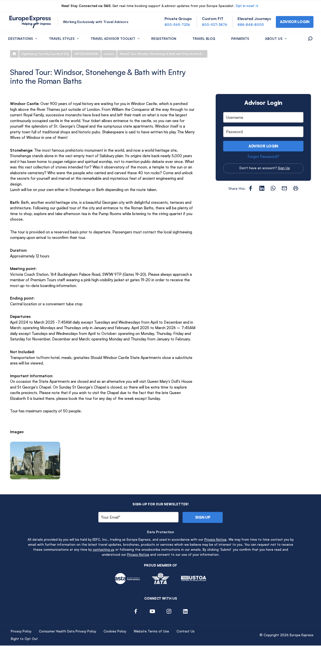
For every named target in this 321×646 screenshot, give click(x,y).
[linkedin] (185, 611)
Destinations (20, 39)
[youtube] (152, 611)
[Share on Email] (284, 188)
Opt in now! (244, 6)
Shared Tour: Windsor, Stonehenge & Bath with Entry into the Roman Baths (163, 54)
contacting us (103, 549)
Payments (240, 39)
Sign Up (284, 168)
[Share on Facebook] (250, 188)
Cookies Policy (115, 631)
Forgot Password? (263, 156)
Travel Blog (203, 39)
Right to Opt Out (24, 639)
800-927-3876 (214, 25)
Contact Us (186, 631)
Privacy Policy (21, 631)
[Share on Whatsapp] (273, 188)
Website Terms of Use (151, 631)
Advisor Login (263, 146)
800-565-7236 (177, 25)
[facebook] (135, 611)
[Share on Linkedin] (261, 188)
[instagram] (169, 611)
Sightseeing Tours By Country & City (45, 54)
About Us (273, 39)
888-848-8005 (250, 25)
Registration (163, 39)
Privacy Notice (215, 539)
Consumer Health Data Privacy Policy (67, 631)
